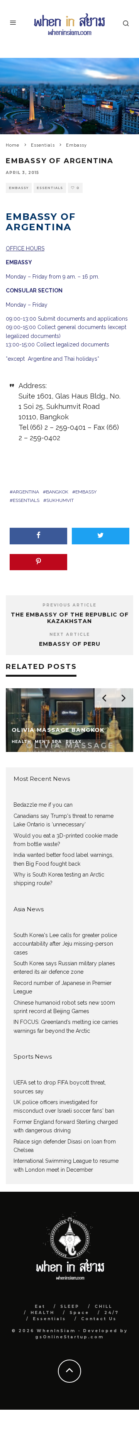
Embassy (19, 188)
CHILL (103, 1306)
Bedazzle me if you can (43, 805)
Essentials (50, 188)
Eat (40, 1306)
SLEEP (70, 1306)
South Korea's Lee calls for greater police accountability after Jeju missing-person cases (65, 944)
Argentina (26, 492)
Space (79, 1312)
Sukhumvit (60, 500)
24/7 (111, 1312)
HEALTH (42, 1312)
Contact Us (99, 1318)
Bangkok (57, 492)
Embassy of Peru (69, 643)
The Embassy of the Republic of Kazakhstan (70, 618)
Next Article (69, 634)
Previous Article (69, 605)
